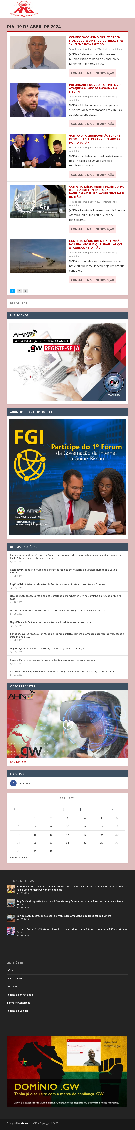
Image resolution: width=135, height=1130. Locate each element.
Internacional (109, 96)
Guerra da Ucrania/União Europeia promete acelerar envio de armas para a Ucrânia (95, 139)
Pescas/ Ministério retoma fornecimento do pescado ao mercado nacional (53, 659)
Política (106, 49)
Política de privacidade (20, 994)
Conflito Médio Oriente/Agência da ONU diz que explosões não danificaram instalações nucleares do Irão (97, 192)
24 (67, 842)
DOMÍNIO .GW (18, 762)
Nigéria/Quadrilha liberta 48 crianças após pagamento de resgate (48, 648)
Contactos (13, 986)
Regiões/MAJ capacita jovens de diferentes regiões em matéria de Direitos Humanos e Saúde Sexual (63, 571)
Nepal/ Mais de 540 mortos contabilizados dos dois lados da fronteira (50, 622)
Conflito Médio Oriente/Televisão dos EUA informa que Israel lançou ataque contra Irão (96, 244)
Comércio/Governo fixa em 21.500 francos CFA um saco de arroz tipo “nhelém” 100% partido (96, 40)
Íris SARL (25, 1123)
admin (84, 49)
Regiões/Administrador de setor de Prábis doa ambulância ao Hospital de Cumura (57, 584)
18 (84, 834)
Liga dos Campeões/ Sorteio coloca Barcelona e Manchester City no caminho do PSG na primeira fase (65, 597)
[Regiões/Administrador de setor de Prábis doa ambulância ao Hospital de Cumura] (11, 918)
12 (101, 826)
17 (67, 834)
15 (35, 834)
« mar (13, 857)
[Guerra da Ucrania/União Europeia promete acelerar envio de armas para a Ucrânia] (38, 150)
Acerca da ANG (15, 978)
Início (10, 970)
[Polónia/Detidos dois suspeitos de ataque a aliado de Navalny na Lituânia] (38, 100)
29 (35, 851)
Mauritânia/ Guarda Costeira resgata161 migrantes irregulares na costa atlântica (57, 610)
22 (35, 842)
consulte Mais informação (92, 73)
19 (101, 834)
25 (84, 842)
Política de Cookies (17, 1010)
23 (51, 842)
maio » (23, 857)
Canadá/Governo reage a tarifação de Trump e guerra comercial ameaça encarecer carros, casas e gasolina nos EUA (67, 635)
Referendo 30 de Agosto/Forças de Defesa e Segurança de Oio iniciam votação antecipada (62, 671)
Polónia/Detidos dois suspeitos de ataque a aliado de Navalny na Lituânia (95, 88)
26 (101, 842)
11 (84, 826)
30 (51, 851)
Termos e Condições (18, 1002)
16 (51, 834)
